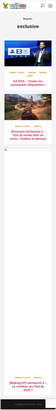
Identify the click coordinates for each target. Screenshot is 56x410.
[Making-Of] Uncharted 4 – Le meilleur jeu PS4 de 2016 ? (28, 386)
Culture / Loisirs (16, 72)
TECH (30, 76)
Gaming (32, 72)
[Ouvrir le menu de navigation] (50, 5)
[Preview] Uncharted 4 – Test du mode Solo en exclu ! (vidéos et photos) (28, 135)
